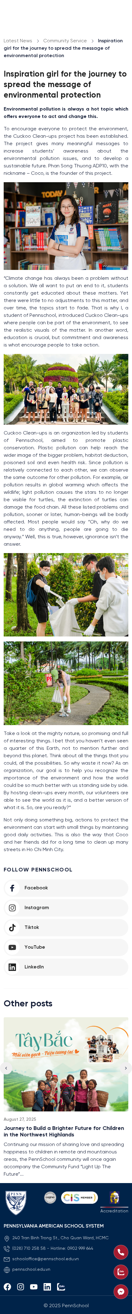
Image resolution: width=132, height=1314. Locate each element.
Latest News (18, 41)
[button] (126, 1068)
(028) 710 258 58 (29, 1248)
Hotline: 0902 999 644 (72, 1248)
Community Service (65, 41)
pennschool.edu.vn (31, 1269)
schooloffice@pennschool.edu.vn (45, 1259)
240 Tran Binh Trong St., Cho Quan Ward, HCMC (60, 1238)
